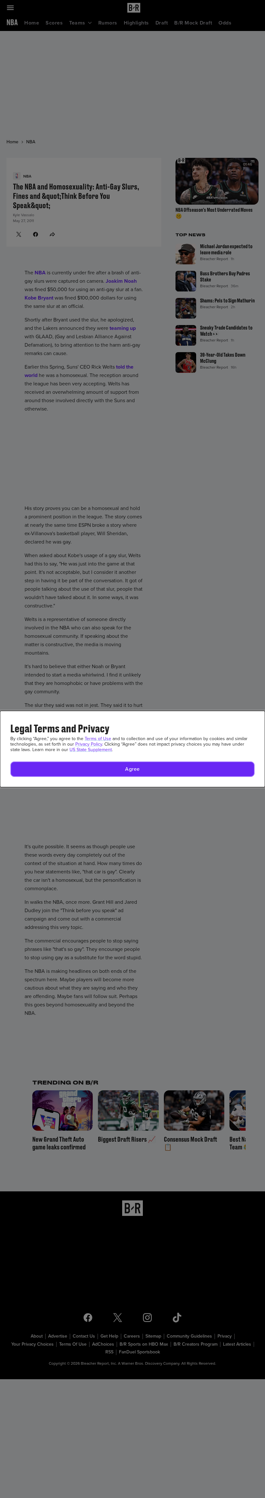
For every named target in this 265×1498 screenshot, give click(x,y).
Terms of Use (98, 738)
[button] (132, 769)
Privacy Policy (88, 744)
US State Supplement (90, 749)
